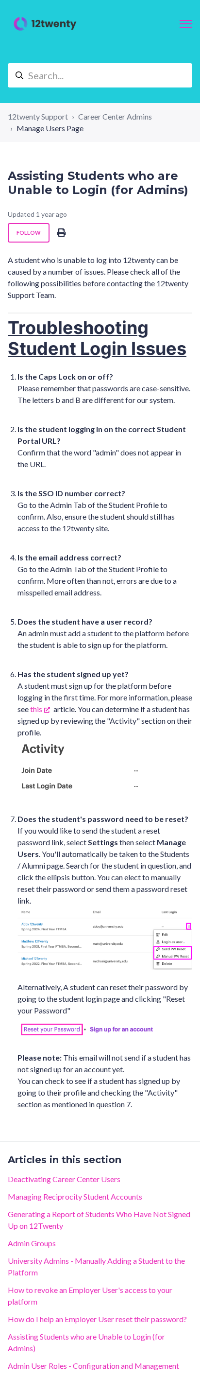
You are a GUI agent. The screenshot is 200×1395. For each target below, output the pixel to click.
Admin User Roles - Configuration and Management (93, 1365)
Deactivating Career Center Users (64, 1179)
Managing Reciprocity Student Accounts (75, 1196)
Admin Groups (32, 1243)
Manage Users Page (50, 128)
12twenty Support (38, 116)
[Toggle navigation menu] (186, 24)
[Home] (45, 24)
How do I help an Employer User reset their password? (97, 1319)
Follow (29, 232)
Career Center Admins (115, 116)
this (36, 709)
